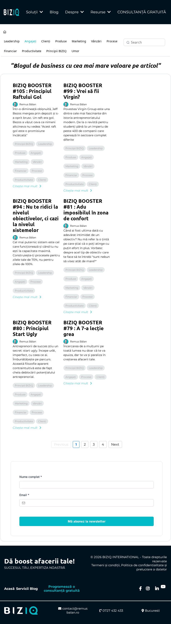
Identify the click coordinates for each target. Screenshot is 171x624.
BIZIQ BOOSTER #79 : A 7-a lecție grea (83, 328)
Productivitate (31, 51)
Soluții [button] (32, 12)
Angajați (30, 41)
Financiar (10, 51)
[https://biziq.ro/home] (11, 12)
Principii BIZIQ (56, 51)
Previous (61, 444)
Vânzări (96, 41)
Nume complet (30, 477)
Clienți (45, 41)
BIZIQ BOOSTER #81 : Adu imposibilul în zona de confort (85, 210)
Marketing (79, 41)
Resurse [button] (99, 12)
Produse (61, 41)
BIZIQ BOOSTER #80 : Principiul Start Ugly (32, 328)
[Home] (4, 32)
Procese (112, 41)
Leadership (12, 41)
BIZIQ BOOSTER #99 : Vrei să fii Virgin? (82, 91)
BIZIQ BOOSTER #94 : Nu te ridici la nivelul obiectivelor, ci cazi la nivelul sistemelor (36, 215)
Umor (75, 51)
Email (24, 495)
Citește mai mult (25, 186)
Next (115, 444)
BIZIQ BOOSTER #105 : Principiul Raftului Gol (32, 91)
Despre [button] (72, 12)
